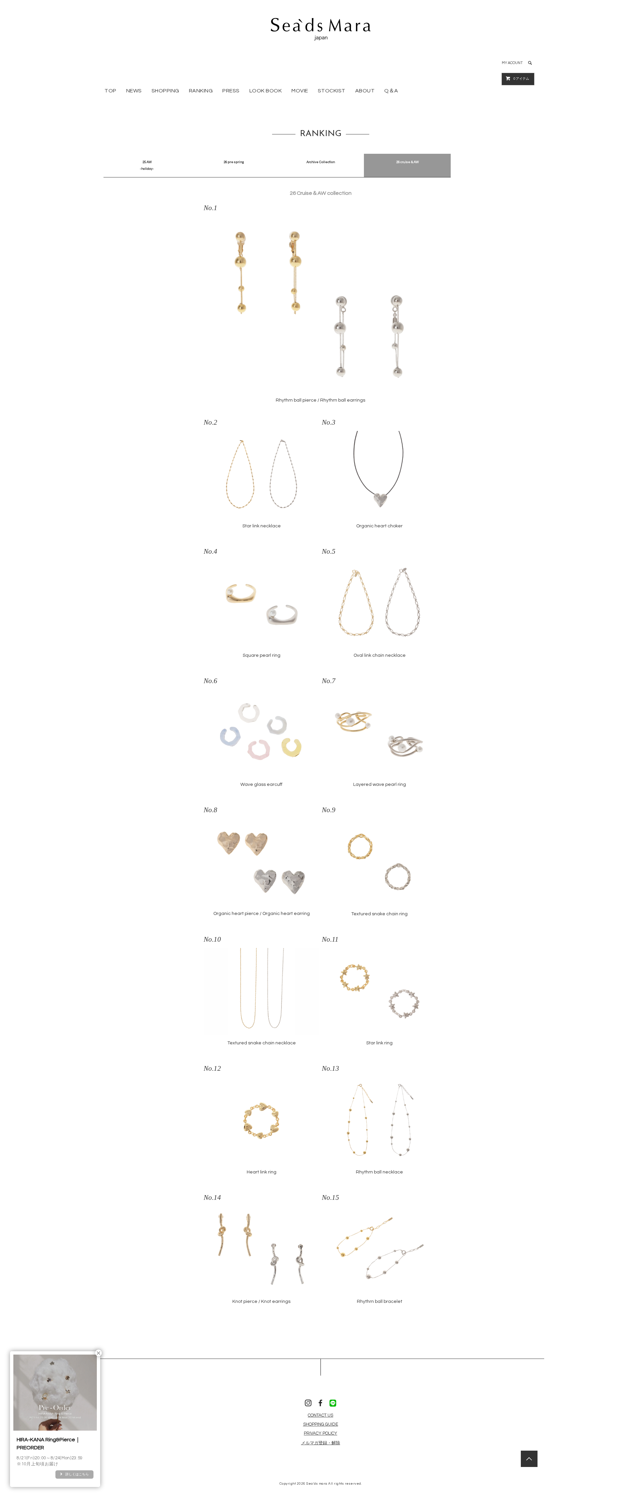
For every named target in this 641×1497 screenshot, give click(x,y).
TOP (110, 90)
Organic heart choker (379, 526)
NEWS (134, 90)
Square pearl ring (261, 655)
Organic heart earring (286, 913)
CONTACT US (320, 1415)
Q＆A (391, 90)
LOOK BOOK (265, 90)
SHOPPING (165, 90)
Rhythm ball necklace (379, 1172)
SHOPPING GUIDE (320, 1424)
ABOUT (365, 90)
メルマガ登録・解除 (320, 1443)
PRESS (231, 90)
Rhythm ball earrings (342, 400)
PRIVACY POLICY (320, 1433)
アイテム (521, 78)
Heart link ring (261, 1172)
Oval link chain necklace (380, 655)
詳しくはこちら (77, 1474)
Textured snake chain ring (379, 914)
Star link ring (379, 1043)
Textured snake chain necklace (261, 1043)
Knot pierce (244, 1301)
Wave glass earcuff (261, 784)
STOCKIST (332, 90)
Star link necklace (261, 526)
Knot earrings (275, 1301)
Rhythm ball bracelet (379, 1301)
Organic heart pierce (236, 913)
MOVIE (299, 90)
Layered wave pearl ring (379, 784)
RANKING (201, 90)
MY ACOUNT (512, 63)
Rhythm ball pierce (296, 400)
